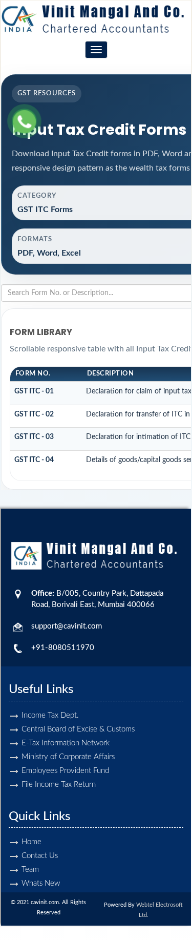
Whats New (41, 883)
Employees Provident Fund (65, 771)
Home (31, 842)
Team (30, 869)
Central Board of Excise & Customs (78, 729)
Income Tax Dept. (50, 715)
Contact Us (40, 856)
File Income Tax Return (59, 784)
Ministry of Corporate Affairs (68, 757)
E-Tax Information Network (66, 743)
